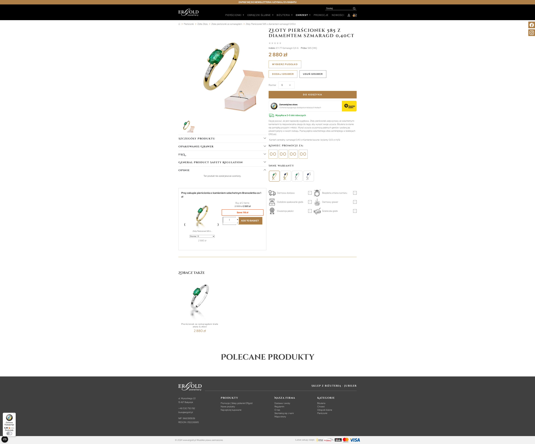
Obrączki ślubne (324, 409)
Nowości (338, 15)
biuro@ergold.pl (185, 412)
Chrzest (321, 406)
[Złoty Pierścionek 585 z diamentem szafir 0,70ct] (286, 176)
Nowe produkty (228, 406)
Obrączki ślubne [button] (259, 15)
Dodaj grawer (283, 74)
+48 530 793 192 (186, 408)
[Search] (354, 8)
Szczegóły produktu (196, 138)
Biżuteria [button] (284, 15)
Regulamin (279, 406)
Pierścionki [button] (233, 15)
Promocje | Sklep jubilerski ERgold (236, 403)
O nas (277, 409)
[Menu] (14, 414)
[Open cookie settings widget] (4, 439)
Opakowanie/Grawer (196, 146)
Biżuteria (321, 403)
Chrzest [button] (302, 15)
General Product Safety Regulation (210, 162)
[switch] (9, 433)
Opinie (184, 170)
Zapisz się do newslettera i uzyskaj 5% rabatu (267, 2)
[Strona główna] (179, 24)
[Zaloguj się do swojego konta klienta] (349, 15)
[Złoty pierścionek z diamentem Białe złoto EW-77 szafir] (308, 176)
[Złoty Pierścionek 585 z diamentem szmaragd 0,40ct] (274, 176)
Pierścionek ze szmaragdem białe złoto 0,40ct (199, 325)
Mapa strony (280, 416)
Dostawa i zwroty (282, 403)
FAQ (181, 154)
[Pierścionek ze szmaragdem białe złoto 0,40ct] (297, 176)
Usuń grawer (313, 74)
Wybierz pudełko (285, 64)
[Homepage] (188, 13)
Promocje (321, 15)
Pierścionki (322, 413)
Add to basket (250, 220)
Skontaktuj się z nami (284, 413)
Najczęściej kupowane (231, 409)
